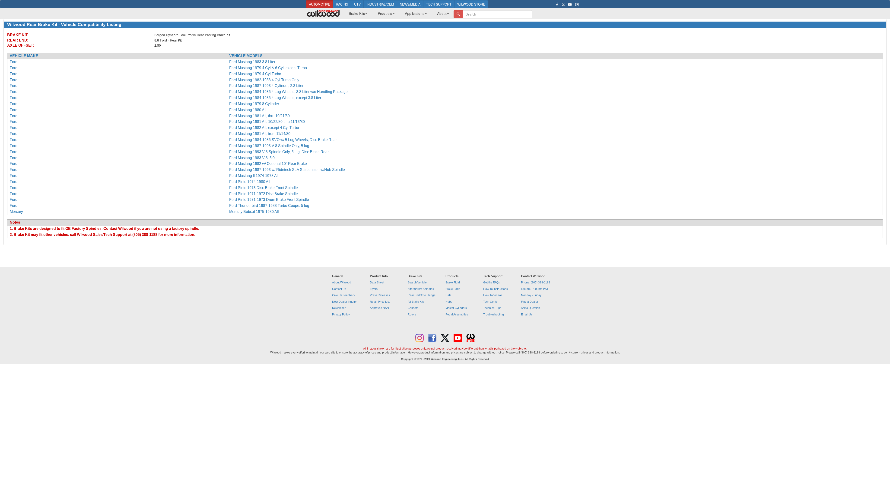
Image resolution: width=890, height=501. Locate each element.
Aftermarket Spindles (421, 289)
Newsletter (339, 308)
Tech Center (491, 301)
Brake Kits (357, 13)
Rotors (412, 314)
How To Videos (492, 295)
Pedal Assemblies (456, 314)
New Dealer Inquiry (344, 301)
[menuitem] (356, 14)
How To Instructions (495, 289)
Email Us (526, 314)
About (442, 13)
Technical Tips (492, 308)
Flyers (374, 289)
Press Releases (380, 295)
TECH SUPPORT (438, 4)
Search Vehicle (417, 282)
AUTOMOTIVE (319, 4)
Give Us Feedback (343, 295)
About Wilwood (341, 282)
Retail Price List (380, 301)
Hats (448, 295)
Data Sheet (377, 282)
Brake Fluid (452, 282)
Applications (414, 13)
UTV (357, 4)
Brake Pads (452, 289)
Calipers (413, 308)
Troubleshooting (493, 314)
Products (385, 13)
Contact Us (339, 289)
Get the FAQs (491, 282)
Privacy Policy (341, 314)
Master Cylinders (456, 308)
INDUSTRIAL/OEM (380, 4)
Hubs (448, 301)
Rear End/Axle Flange (421, 295)
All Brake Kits (416, 301)
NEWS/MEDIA (410, 4)
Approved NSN (379, 308)
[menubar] (397, 14)
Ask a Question (530, 308)
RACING (342, 4)
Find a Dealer (529, 301)
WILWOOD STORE (471, 4)
